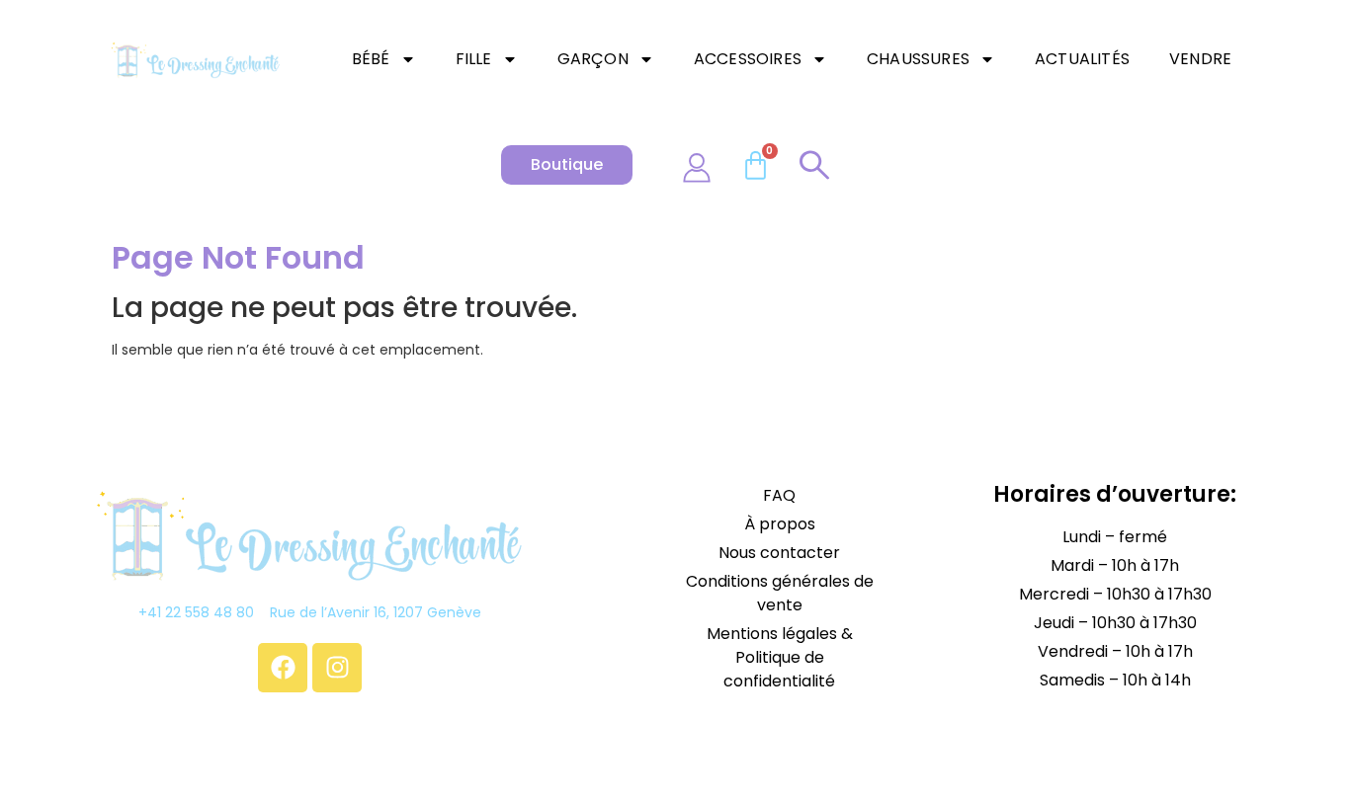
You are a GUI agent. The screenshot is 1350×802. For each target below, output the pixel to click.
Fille (474, 58)
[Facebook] (282, 667)
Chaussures (918, 58)
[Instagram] (337, 667)
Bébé (371, 58)
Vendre (1200, 58)
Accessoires (748, 58)
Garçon (593, 58)
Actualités (1082, 58)
